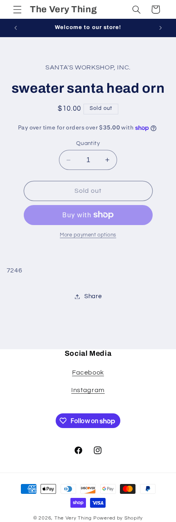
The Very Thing (73, 518)
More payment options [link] (88, 235)
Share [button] (93, 296)
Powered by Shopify (118, 518)
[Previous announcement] (16, 28)
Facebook (88, 372)
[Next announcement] (160, 28)
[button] (17, 9)
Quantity (88, 143)
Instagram (88, 390)
